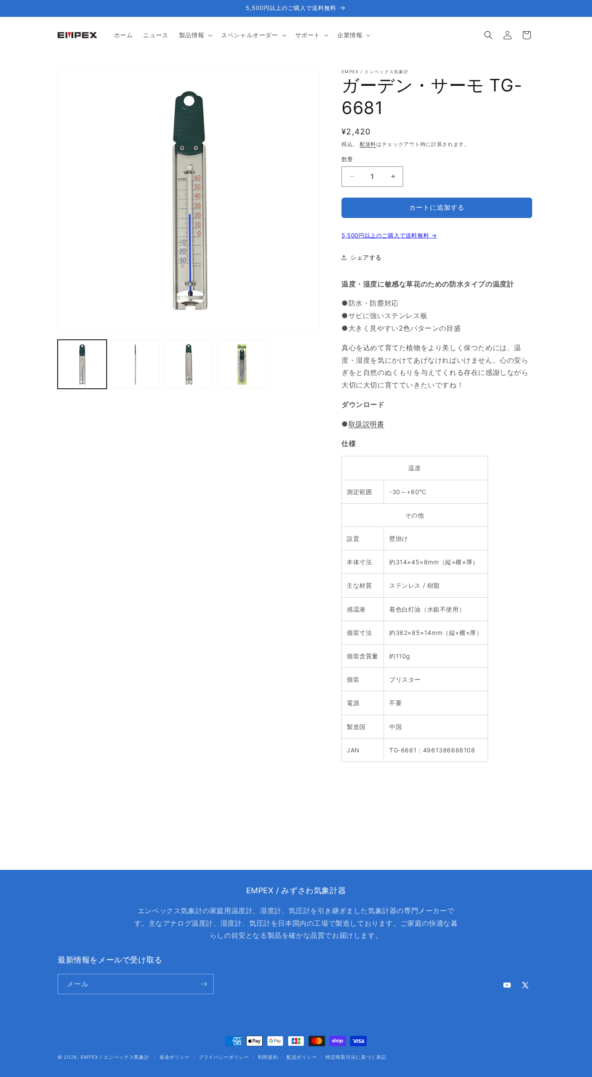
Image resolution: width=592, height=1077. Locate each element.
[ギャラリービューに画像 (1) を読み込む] (82, 364)
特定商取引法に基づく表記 (355, 1057)
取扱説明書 (366, 424)
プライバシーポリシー (223, 1057)
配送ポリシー (301, 1057)
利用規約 (268, 1057)
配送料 (368, 144)
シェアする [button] (366, 257)
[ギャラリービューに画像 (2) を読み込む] (135, 364)
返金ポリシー (174, 1057)
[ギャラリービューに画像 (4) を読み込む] (242, 364)
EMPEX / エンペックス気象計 (115, 1057)
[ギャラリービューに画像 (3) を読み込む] (188, 364)
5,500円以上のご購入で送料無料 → (389, 235)
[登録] (203, 984)
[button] (195, 35)
